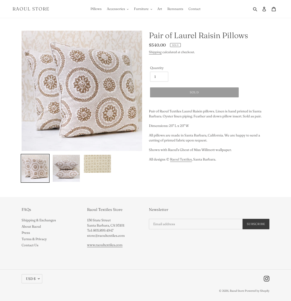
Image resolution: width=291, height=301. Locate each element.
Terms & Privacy (34, 239)
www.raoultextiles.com (105, 245)
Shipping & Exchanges (39, 220)
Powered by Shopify (257, 290)
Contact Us (30, 245)
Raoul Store (31, 9)
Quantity (157, 68)
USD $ (31, 278)
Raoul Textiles (181, 159)
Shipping (155, 52)
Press (26, 232)
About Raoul (31, 226)
